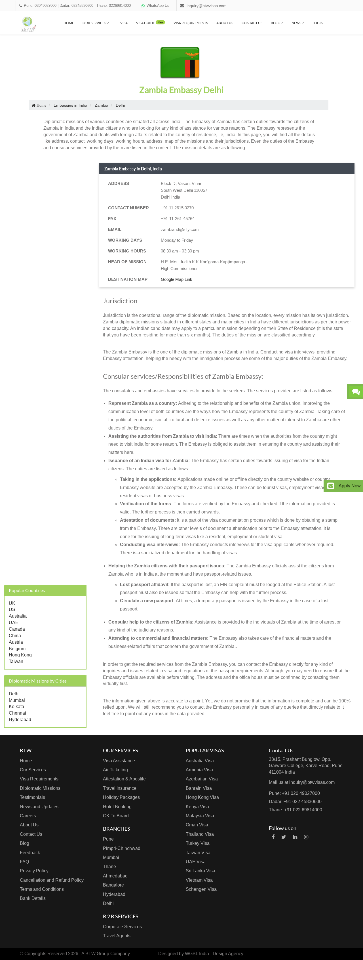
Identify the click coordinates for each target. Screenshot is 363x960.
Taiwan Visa (198, 852)
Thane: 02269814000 (113, 6)
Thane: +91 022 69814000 (295, 809)
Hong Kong (20, 654)
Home (69, 23)
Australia (18, 616)
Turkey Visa (198, 843)
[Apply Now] (331, 486)
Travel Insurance (119, 788)
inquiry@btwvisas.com (207, 5)
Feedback (30, 852)
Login (318, 23)
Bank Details (33, 898)
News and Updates (39, 806)
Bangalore (113, 885)
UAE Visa (196, 861)
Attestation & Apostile (124, 778)
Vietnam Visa (199, 880)
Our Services (95, 23)
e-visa (122, 23)
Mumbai (17, 700)
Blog (276, 23)
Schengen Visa (201, 889)
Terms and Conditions (42, 889)
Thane (109, 866)
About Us (224, 23)
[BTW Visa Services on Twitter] (283, 837)
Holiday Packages (121, 797)
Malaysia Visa (200, 815)
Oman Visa (197, 824)
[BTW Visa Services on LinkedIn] (295, 837)
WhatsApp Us (158, 6)
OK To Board (116, 815)
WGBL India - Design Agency (214, 953)
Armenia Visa (199, 769)
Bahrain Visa (199, 788)
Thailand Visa (200, 834)
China (15, 635)
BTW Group (97, 953)
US (12, 609)
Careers (28, 815)
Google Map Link (176, 279)
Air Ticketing (115, 769)
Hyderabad (20, 719)
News (297, 23)
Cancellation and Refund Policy (52, 880)
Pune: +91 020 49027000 (294, 793)
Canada (17, 629)
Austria (16, 642)
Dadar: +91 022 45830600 (295, 801)
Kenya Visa (197, 806)
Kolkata (16, 706)
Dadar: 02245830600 (76, 6)
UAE (13, 622)
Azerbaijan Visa (202, 778)
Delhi (14, 693)
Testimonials (32, 797)
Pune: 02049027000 (40, 6)
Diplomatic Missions (40, 788)
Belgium (17, 648)
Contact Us (252, 23)
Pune (108, 839)
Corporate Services (122, 926)
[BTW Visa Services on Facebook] (273, 837)
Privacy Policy (34, 870)
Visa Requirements (191, 23)
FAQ (24, 861)
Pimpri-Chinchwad (121, 848)
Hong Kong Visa (202, 797)
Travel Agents (116, 935)
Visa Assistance (119, 760)
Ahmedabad (115, 875)
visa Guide (149, 23)
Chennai (17, 713)
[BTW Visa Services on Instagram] (306, 837)
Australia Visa (200, 760)
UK (12, 603)
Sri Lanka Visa (200, 870)
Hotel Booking (117, 806)
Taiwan (16, 661)
